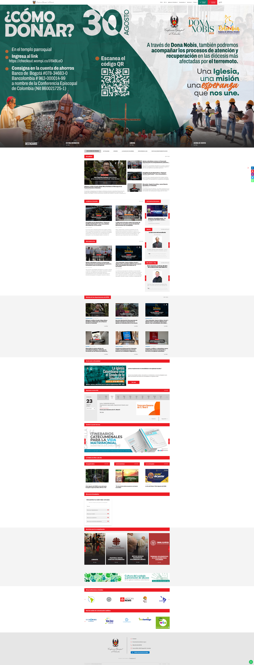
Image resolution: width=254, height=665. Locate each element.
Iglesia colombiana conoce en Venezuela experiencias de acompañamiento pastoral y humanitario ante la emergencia (98, 264)
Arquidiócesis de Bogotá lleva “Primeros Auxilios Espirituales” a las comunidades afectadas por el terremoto (97, 224)
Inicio (161, 2)
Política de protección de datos (141, 652)
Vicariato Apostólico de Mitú (157, 289)
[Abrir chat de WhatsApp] (251, 662)
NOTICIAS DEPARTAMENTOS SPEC (160, 151)
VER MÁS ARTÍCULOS (165, 229)
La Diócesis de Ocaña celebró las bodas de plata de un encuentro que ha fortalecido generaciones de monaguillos (128, 224)
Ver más (134, 382)
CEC (165, 2)
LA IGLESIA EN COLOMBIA (128, 151)
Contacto (134, 638)
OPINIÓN (115, 151)
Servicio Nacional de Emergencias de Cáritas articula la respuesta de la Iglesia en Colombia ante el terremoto (126, 322)
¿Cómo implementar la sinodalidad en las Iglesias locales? (144, 368)
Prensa (194, 2)
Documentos (182, 2)
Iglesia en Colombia (172, 2)
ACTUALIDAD (106, 151)
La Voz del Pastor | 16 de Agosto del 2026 (155, 486)
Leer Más (106, 326)
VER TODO (167, 156)
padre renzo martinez (155, 288)
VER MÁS (166, 390)
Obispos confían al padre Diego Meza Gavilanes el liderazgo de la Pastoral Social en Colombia (96, 322)
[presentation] (145, 216)
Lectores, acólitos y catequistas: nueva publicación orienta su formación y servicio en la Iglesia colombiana (156, 350)
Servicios (189, 2)
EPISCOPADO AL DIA (142, 151)
